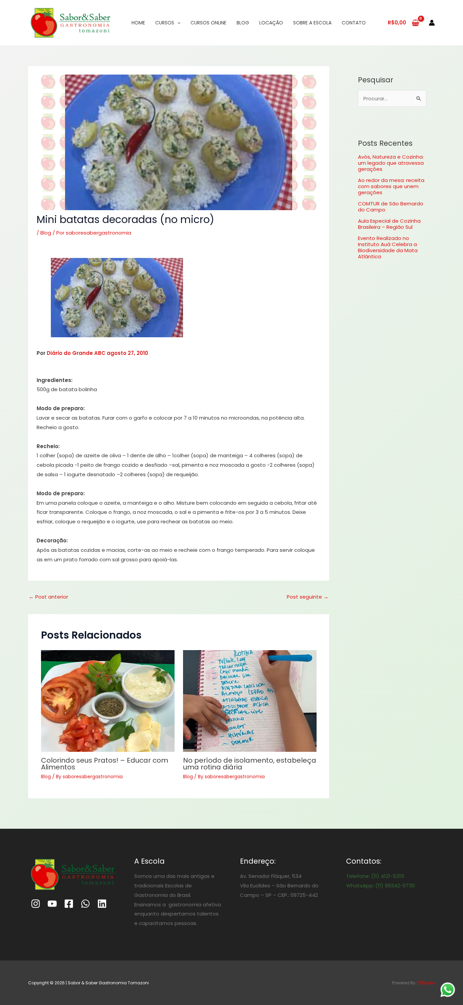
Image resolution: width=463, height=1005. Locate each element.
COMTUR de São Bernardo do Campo (390, 206)
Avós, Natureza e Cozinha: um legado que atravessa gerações (391, 163)
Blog (243, 22)
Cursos (164, 22)
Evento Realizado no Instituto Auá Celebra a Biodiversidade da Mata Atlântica (388, 247)
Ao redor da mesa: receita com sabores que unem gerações (391, 186)
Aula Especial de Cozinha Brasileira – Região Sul (389, 223)
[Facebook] (68, 903)
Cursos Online (208, 22)
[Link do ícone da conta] (432, 23)
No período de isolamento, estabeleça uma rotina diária (249, 764)
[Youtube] (52, 903)
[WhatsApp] (85, 903)
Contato (354, 22)
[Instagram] (35, 903)
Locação (271, 22)
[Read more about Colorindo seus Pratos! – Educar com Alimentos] (108, 701)
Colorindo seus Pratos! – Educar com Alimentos (104, 764)
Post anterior (48, 596)
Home (138, 22)
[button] (117, 297)
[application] (177, 22)
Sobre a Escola (312, 22)
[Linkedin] (102, 903)
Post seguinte (307, 596)
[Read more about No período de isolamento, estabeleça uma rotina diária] (250, 701)
